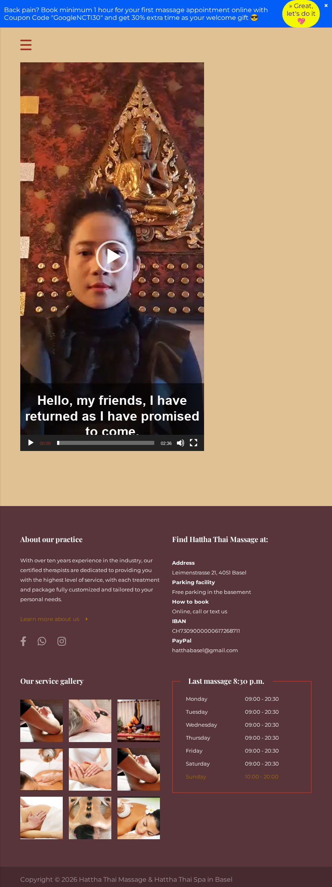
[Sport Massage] (138, 766)
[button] (112, 256)
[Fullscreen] (193, 443)
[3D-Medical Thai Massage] (41, 717)
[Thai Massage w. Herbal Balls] (138, 815)
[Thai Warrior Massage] (138, 717)
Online (181, 611)
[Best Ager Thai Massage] (90, 717)
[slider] (105, 443)
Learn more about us (53, 619)
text (215, 611)
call (197, 611)
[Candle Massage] (41, 766)
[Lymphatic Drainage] (90, 766)
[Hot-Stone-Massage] (90, 815)
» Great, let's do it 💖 (301, 13)
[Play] (31, 443)
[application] (112, 256)
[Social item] (23, 642)
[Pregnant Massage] (41, 815)
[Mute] (181, 443)
